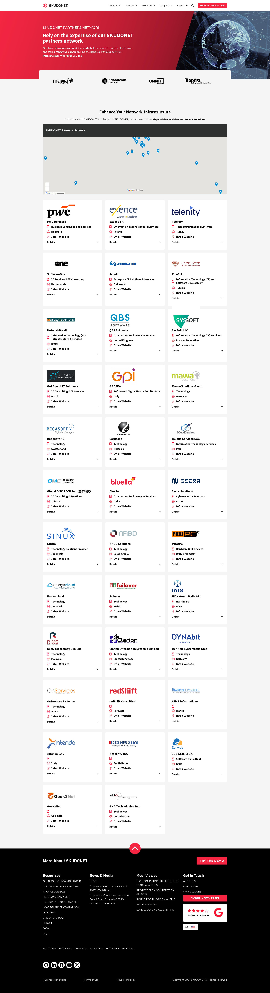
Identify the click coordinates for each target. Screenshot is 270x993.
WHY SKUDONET (193, 891)
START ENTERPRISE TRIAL (212, 5)
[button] (72, 242)
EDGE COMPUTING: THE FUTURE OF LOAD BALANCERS (157, 883)
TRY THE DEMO (212, 860)
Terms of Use (91, 980)
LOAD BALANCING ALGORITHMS (155, 910)
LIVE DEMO (49, 912)
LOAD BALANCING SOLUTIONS (60, 886)
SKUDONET (49, 948)
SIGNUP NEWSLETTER (205, 898)
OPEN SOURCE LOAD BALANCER (62, 881)
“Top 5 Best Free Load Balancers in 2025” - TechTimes (109, 888)
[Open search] (193, 5)
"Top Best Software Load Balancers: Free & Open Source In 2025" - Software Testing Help (110, 899)
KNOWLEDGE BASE (54, 891)
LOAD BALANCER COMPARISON (61, 907)
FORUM (47, 923)
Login (46, 933)
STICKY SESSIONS (146, 904)
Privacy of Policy (126, 980)
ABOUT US (189, 881)
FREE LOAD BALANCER (56, 897)
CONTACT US (190, 886)
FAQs (46, 928)
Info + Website (60, 236)
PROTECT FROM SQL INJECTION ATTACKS (155, 892)
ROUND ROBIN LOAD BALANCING (156, 899)
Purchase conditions (54, 980)
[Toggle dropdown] (120, 5)
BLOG (93, 881)
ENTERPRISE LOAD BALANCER (60, 902)
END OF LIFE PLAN (53, 918)
